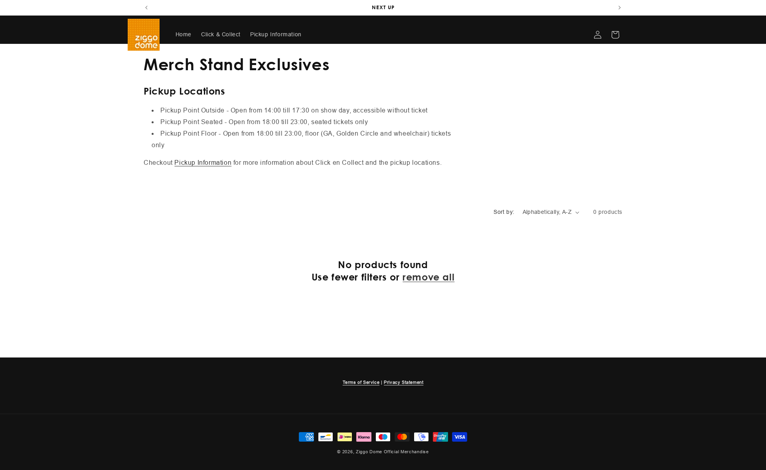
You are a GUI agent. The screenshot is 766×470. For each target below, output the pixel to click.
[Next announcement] (619, 7)
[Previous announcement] (146, 7)
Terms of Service (361, 382)
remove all (428, 276)
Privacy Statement (403, 382)
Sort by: (504, 212)
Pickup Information (202, 162)
